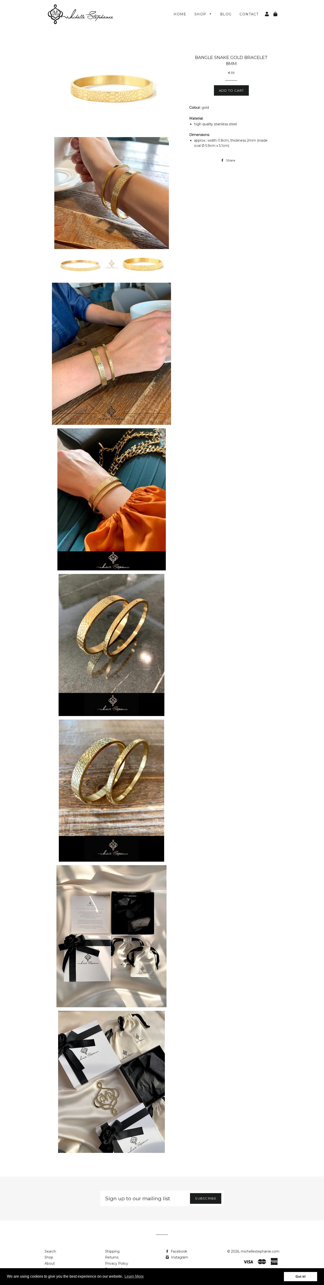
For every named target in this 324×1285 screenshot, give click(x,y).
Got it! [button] (301, 1276)
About (50, 1263)
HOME (180, 14)
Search (50, 1251)
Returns (111, 1257)
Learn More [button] (134, 1276)
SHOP (201, 14)
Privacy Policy (116, 1263)
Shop (49, 1257)
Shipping (112, 1251)
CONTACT (249, 14)
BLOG (226, 14)
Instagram (179, 1257)
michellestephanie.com (260, 1251)
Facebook (178, 1251)
